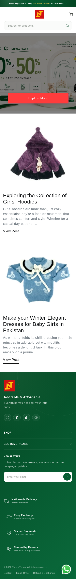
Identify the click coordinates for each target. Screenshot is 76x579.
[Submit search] (67, 25)
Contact (8, 573)
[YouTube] (36, 417)
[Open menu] (6, 14)
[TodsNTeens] (39, 14)
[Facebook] (17, 417)
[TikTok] (26, 417)
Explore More (38, 98)
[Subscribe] (67, 477)
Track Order (23, 573)
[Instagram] (7, 417)
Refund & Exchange (44, 573)
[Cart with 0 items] (71, 14)
